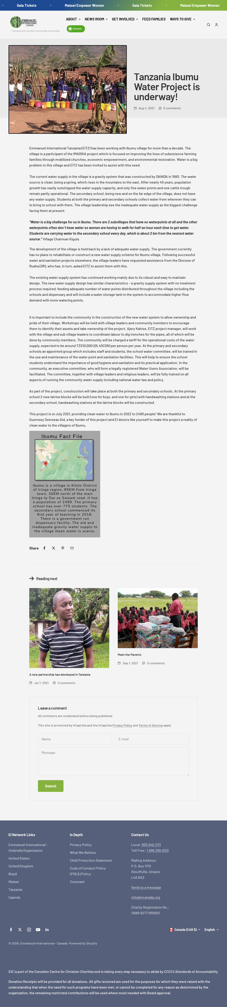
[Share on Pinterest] (62, 548)
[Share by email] (72, 548)
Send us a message (146, 887)
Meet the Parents (129, 654)
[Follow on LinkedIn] (47, 929)
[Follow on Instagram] (29, 929)
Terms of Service (151, 725)
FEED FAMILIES (154, 19)
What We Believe (83, 852)
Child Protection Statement (91, 860)
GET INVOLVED (123, 19)
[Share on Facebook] (44, 548)
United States (19, 858)
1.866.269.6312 (157, 850)
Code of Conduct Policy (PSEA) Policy (88, 871)
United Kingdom (21, 866)
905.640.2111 (151, 844)
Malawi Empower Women (73, 5)
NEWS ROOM (94, 19)
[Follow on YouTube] (38, 929)
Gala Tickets (16, 5)
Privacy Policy (122, 725)
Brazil (13, 874)
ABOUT (71, 19)
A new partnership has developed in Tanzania (59, 674)
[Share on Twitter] (53, 548)
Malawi (14, 881)
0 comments (172, 108)
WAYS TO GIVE (181, 19)
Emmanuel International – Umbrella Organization (28, 847)
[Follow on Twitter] (20, 929)
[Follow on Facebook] (11, 929)
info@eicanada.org (145, 897)
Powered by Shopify (83, 943)
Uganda (14, 897)
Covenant (77, 881)
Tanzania (15, 889)
